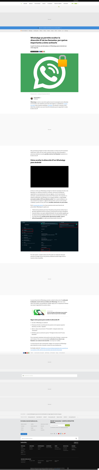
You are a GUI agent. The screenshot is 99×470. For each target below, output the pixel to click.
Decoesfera (65, 448)
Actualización (62, 352)
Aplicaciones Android (44, 424)
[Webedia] (76, 0)
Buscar (76, 438)
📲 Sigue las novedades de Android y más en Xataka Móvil (48, 27)
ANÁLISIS (25, 3)
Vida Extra (31, 448)
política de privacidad (64, 427)
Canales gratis (36, 30)
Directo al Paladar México (49, 461)
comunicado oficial (38, 205)
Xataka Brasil (23, 462)
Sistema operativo (34, 426)
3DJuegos (31, 447)
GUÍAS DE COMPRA (57, 3)
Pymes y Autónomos (73, 449)
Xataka (22, 447)
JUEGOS (43, 3)
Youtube (76, 3)
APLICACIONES (37, 3)
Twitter (77, 3)
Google (32, 428)
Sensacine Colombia (39, 462)
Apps (57, 352)
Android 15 (42, 429)
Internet (59, 30)
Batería (48, 30)
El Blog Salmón (74, 447)
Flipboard (72, 3)
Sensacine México (41, 460)
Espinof (39, 448)
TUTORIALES (49, 3)
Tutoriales (22, 426)
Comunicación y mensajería (39, 352)
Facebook (39, 51)
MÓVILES (30, 3)
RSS (63, 433)
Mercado (42, 426)
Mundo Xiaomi (23, 454)
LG (62, 30)
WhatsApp (30, 30)
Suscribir (67, 425)
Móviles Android (23, 424)
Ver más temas (24, 433)
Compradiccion (65, 450)
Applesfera (22, 450)
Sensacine (39, 447)
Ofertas (41, 30)
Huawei (22, 428)
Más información (57, 468)
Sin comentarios (35, 51)
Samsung (66, 30)
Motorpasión (57, 447)
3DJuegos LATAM (32, 460)
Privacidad (53, 352)
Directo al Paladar (49, 447)
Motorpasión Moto (58, 448)
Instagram (74, 3)
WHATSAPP (66, 3)
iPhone (45, 30)
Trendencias (65, 447)
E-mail (44, 51)
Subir (75, 442)
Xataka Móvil (23, 448)
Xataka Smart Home (23, 452)
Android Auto (33, 429)
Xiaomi (52, 30)
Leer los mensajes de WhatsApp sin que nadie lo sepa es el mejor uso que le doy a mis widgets (57, 313)
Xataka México (23, 460)
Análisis (32, 424)
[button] (37, 97)
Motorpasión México (57, 461)
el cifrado (50, 105)
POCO (56, 30)
